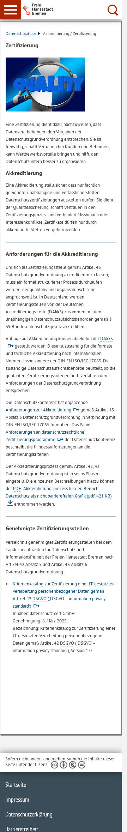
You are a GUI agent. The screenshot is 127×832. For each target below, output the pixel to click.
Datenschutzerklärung (29, 814)
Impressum (17, 799)
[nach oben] (110, 821)
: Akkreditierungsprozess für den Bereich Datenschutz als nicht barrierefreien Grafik (59, 492)
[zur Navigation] (10, 9)
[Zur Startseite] (74, 9)
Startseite (15, 784)
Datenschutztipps (21, 33)
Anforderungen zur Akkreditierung (38, 410)
